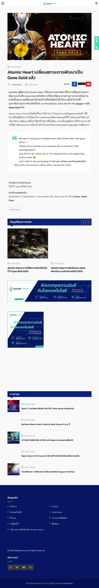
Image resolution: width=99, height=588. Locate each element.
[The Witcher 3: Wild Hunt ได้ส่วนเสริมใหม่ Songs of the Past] (13, 469)
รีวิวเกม (13, 518)
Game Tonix (17, 84)
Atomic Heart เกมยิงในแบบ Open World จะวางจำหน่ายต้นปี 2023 (26, 269)
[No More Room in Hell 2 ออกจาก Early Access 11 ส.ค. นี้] (13, 422)
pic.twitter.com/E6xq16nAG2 (71, 161)
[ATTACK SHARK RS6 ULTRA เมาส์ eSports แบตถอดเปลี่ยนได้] (13, 438)
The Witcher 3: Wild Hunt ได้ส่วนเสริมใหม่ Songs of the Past (48, 471)
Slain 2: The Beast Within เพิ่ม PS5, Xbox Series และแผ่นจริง (47, 408)
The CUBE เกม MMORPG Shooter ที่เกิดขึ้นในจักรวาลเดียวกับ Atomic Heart (72, 269)
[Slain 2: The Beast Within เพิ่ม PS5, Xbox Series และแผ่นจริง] (13, 406)
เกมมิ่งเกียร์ (14, 523)
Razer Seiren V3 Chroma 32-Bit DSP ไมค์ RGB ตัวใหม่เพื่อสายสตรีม (50, 455)
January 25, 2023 (62, 165)
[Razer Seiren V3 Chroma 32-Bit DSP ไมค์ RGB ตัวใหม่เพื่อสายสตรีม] (13, 453)
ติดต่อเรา (55, 523)
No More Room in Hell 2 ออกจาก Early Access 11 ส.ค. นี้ (45, 424)
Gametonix (68, 583)
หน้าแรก (13, 506)
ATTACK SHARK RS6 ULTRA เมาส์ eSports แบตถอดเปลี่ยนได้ (47, 440)
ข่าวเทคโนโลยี (15, 512)
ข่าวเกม (55, 506)
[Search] (96, 3)
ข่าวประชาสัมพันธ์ (59, 518)
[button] (83, 222)
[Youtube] (88, 84)
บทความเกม (57, 512)
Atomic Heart (14, 209)
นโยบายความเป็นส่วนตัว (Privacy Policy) (26, 529)
